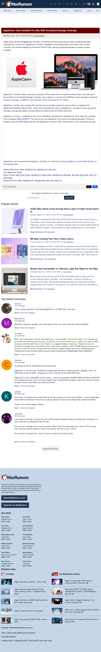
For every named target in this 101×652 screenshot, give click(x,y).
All (98, 11)
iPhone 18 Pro (36, 11)
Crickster (18, 333)
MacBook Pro (30, 169)
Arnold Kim (5, 517)
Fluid (30, 640)
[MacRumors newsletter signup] (84, 4)
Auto (41, 640)
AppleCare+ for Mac (31, 42)
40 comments (49, 232)
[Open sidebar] (98, 4)
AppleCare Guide (14, 172)
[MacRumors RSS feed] (80, 4)
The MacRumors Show (69, 574)
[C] (6, 370)
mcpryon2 (18, 414)
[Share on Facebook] (95, 186)
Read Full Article (36, 232)
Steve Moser (5, 561)
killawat (17, 392)
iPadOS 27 (78, 11)
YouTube (10, 574)
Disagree (32, 313)
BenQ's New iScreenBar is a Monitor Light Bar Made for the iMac (64, 269)
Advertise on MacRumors (15, 505)
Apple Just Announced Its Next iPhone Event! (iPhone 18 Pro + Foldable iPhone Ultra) (30, 591)
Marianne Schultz (29, 543)
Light (45, 640)
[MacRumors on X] (63, 4)
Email (3, 521)
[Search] (94, 4)
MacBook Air (42, 169)
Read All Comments (50, 449)
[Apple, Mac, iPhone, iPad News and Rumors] (19, 7)
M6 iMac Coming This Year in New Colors (51, 239)
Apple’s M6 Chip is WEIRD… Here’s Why (30, 582)
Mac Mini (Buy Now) (80, 175)
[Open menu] (2, 4)
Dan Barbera (5, 552)
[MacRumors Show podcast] (51, 4)
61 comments (9, 187)
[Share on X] (89, 186)
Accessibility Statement (8, 636)
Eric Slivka (26, 517)
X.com (8, 521)
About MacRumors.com (14, 498)
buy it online (68, 161)
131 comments (50, 259)
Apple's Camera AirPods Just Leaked (28, 611)
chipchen (18, 360)
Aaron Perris (27, 561)
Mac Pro (58, 180)
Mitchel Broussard (7, 534)
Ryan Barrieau (27, 552)
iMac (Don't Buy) (23, 175)
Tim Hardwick (68, 215)
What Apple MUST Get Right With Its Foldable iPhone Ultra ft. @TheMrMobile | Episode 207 (80, 591)
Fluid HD (35, 640)
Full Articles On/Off (21, 640)
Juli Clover (67, 272)
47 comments (49, 289)
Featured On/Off (7, 640)
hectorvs (17, 304)
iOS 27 (65, 11)
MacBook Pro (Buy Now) (41, 175)
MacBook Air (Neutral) (61, 175)
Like (26, 313)
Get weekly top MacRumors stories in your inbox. (50, 193)
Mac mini (7, 11)
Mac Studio (21, 11)
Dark (50, 640)
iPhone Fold (52, 11)
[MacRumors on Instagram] (55, 4)
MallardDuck (19, 319)
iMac (22, 169)
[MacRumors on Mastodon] (67, 4)
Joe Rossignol (38, 36)
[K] (6, 401)
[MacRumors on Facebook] (59, 4)
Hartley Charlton (7, 543)
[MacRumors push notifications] (76, 4)
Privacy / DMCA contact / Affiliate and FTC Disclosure (18, 632)
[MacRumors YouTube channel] (71, 4)
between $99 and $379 (19, 119)
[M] (6, 328)
